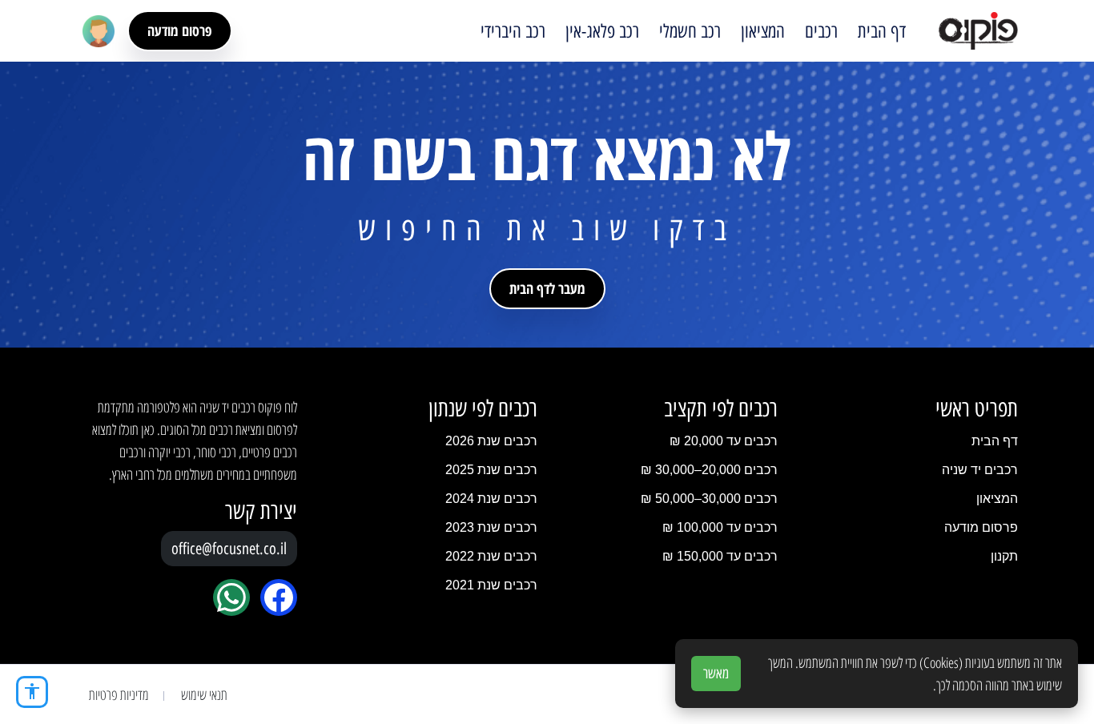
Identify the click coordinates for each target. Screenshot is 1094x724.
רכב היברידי (513, 31)
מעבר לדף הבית (547, 288)
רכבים (821, 31)
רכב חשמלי (690, 31)
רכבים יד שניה (980, 470)
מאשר (716, 673)
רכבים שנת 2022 (491, 556)
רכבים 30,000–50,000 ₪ (709, 498)
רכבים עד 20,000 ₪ (724, 441)
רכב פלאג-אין (602, 31)
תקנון (1004, 556)
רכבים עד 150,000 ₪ (720, 556)
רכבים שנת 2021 (491, 585)
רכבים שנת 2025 (491, 470)
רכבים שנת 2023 (491, 527)
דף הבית (882, 31)
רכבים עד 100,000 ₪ (720, 527)
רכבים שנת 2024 (491, 498)
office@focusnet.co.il (229, 548)
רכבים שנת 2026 (491, 441)
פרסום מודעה (179, 30)
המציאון (763, 31)
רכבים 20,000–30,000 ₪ (709, 470)
